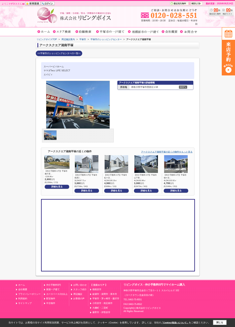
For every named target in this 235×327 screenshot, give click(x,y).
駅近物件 (50, 298)
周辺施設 (77, 294)
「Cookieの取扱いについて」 (175, 322)
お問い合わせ (80, 285)
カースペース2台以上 (57, 294)
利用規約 (22, 298)
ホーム (21, 285)
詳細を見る (57, 186)
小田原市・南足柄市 (102, 303)
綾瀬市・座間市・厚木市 (104, 294)
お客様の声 (78, 298)
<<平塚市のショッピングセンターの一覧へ (59, 53)
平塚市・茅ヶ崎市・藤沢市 (105, 298)
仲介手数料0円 (53, 285)
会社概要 (22, 289)
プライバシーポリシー (29, 294)
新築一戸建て (53, 289)
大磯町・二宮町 (100, 308)
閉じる (219, 322)
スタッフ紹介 (80, 289)
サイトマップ (25, 303)
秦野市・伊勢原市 (101, 312)
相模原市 (96, 289)
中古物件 (50, 303)
